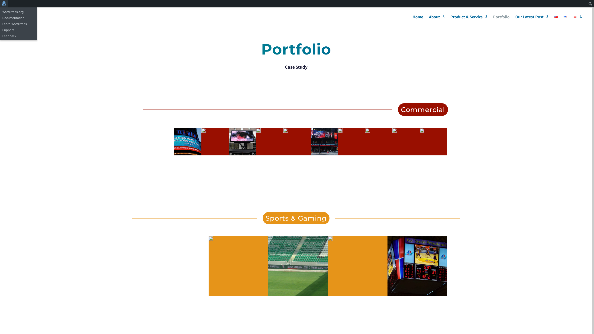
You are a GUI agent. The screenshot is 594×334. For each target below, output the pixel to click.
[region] (297, 170)
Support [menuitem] (8, 30)
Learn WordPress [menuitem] (14, 24)
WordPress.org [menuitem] (13, 12)
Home (418, 17)
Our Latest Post (529, 17)
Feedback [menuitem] (9, 36)
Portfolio (501, 17)
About (434, 17)
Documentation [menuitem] (13, 18)
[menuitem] (4, 3)
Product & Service (466, 17)
